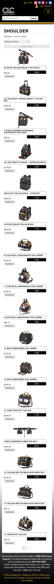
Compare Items (27, 46)
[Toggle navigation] (48, 11)
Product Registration (12, 575)
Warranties (44, 575)
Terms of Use (9, 577)
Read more (10, 76)
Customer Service (33, 577)
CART (29, 2)
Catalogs (20, 577)
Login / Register (45, 6)
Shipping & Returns (31, 575)
